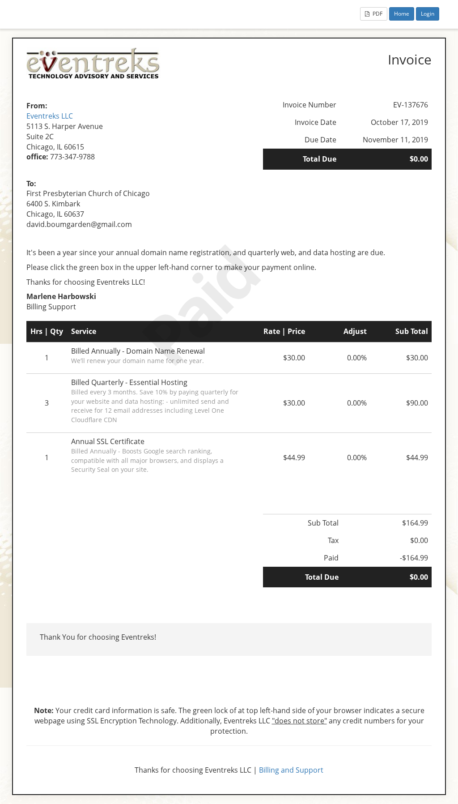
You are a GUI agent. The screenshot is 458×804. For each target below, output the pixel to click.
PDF (376, 13)
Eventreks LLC (49, 116)
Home (401, 13)
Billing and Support (291, 770)
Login (427, 13)
